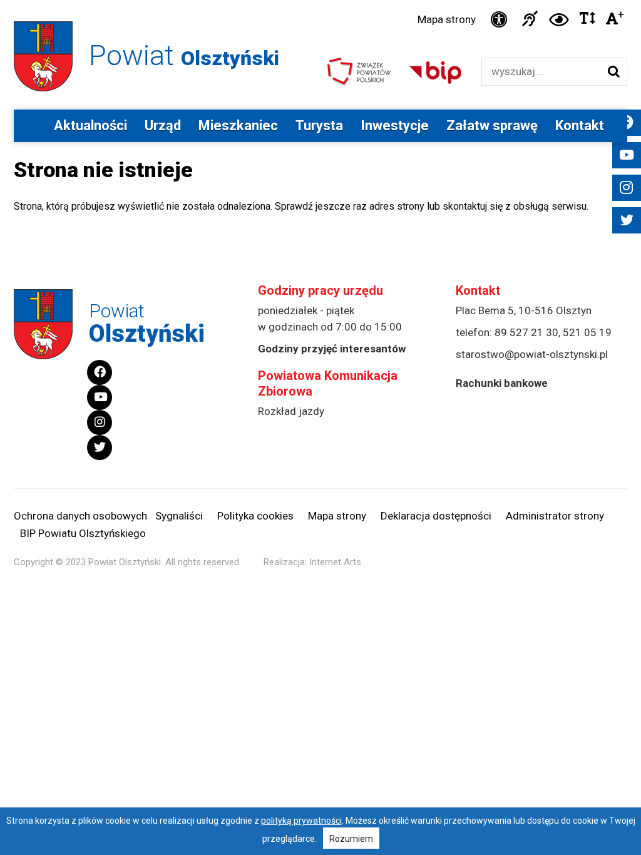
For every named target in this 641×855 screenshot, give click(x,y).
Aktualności (90, 125)
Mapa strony (447, 19)
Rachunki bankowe (502, 383)
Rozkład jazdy (291, 411)
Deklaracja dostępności (436, 515)
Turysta (319, 125)
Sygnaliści (179, 515)
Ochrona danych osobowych (80, 515)
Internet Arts (335, 562)
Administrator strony (555, 515)
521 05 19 (587, 332)
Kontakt (579, 125)
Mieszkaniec (238, 125)
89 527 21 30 (526, 332)
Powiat (184, 55)
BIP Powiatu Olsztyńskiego (83, 533)
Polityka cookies (255, 515)
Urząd (163, 125)
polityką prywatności (301, 821)
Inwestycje (395, 125)
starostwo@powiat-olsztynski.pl (532, 354)
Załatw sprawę (492, 125)
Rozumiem (351, 839)
